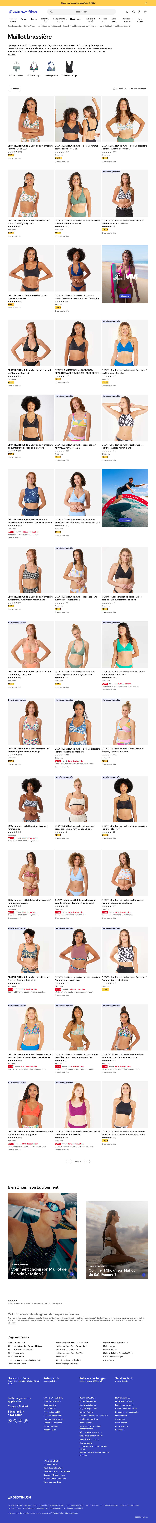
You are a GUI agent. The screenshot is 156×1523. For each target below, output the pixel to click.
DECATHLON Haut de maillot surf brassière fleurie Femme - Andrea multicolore (123, 1056)
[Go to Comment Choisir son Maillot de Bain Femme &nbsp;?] (144, 1275)
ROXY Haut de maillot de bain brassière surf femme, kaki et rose (29, 901)
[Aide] (133, 12)
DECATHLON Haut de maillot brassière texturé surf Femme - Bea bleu (124, 371)
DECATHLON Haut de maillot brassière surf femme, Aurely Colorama (76, 446)
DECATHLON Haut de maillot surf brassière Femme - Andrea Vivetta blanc (123, 901)
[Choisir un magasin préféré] (128, 12)
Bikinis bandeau (16, 76)
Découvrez (125, 296)
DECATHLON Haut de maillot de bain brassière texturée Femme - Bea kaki (77, 222)
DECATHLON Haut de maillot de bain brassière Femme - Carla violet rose (77, 978)
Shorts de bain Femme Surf (67, 1349)
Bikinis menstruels (16, 1353)
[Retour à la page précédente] (69, 1161)
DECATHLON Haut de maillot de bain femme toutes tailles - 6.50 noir (76, 147)
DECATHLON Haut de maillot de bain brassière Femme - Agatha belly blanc (124, 147)
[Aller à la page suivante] (87, 1161)
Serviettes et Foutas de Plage (68, 1360)
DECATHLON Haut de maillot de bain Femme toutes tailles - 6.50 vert (124, 673)
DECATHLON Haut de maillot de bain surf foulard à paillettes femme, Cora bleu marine (77, 297)
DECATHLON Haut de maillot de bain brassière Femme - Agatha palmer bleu (77, 750)
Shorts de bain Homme (18, 1364)
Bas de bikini (61, 1357)
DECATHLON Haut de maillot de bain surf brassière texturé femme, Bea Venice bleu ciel (77, 521)
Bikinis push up (51, 76)
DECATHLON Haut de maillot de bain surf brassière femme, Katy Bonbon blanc (75, 827)
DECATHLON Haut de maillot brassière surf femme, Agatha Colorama (123, 750)
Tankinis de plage (69, 76)
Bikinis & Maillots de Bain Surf (20, 1349)
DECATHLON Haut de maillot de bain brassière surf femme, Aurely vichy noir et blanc (30, 598)
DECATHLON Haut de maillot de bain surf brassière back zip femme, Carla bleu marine (30, 521)
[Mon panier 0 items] (145, 12)
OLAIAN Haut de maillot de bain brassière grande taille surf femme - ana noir (122, 598)
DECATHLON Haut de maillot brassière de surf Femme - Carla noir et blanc (124, 978)
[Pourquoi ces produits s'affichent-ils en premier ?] (114, 89)
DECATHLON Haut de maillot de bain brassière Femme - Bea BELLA (30, 147)
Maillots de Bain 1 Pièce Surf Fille (69, 1353)
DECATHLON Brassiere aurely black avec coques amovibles (28, 297)
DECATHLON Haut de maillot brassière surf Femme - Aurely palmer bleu (29, 978)
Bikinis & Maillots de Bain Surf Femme (72, 1342)
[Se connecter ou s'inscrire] (139, 12)
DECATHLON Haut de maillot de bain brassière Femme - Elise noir (124, 827)
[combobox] (139, 89)
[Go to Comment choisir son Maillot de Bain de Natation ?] (72, 1274)
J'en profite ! (125, 520)
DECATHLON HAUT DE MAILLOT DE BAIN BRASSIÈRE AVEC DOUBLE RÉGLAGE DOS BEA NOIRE (77, 371)
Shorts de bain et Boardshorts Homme (24, 1360)
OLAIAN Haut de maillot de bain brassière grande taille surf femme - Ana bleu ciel (75, 901)
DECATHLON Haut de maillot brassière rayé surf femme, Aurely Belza (76, 598)
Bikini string (108, 1360)
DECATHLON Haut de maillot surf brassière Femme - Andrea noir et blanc (123, 446)
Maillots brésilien (110, 1349)
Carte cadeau (140, 20)
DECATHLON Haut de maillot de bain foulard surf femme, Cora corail (29, 673)
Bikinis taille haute (16, 1357)
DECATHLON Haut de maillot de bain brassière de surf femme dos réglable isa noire (30, 446)
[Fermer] (146, 3)
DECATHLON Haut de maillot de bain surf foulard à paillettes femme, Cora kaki (75, 673)
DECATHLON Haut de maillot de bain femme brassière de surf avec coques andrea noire (124, 1133)
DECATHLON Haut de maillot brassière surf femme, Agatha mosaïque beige (29, 750)
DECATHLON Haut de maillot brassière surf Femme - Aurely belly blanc (29, 222)
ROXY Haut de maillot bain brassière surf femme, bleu (28, 827)
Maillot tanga (109, 1346)
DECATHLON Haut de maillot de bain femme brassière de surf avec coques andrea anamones (76, 1056)
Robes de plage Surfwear (67, 1364)
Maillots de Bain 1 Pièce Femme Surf (71, 1346)
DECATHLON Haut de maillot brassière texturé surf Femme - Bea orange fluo (30, 1133)
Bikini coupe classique (113, 1357)
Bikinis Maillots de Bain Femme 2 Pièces (25, 1346)
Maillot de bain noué (16, 1342)
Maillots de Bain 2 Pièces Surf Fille (118, 1353)
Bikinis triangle (33, 76)
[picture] (31, 119)
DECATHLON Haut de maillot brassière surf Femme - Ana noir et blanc (123, 222)
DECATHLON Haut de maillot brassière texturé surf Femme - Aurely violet (77, 1133)
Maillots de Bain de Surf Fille (115, 1342)
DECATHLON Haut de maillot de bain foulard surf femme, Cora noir (29, 371)
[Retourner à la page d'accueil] (23, 11)
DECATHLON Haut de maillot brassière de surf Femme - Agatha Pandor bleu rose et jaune (30, 1056)
